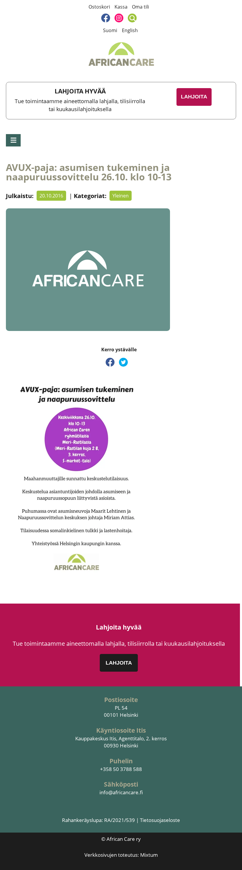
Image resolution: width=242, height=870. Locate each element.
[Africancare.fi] (121, 54)
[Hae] (132, 18)
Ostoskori (99, 7)
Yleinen (120, 195)
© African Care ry (121, 839)
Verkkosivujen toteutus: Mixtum (121, 854)
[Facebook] (105, 18)
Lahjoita (194, 97)
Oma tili (140, 7)
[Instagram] (119, 18)
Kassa (121, 7)
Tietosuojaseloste (160, 820)
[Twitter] (123, 362)
